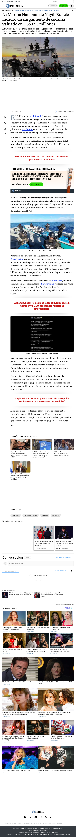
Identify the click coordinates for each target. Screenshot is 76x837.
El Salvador (27, 129)
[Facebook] (25, 817)
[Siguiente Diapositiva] (72, 538)
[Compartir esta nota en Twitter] (5, 117)
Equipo (40, 824)
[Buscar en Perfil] (72, 2)
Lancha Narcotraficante (30, 515)
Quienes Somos (16, 824)
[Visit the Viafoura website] (69, 605)
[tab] (10, 571)
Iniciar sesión (60, 557)
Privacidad (34, 824)
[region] (38, 581)
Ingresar (54, 6)
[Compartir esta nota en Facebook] (5, 111)
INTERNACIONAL (7, 10)
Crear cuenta (68, 557)
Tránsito (60, 824)
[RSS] (46, 817)
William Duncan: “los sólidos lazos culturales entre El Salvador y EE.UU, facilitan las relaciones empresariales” (42, 306)
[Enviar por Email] (5, 128)
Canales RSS (7, 824)
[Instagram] (41, 817)
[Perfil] (38, 812)
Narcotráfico (55, 515)
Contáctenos (26, 824)
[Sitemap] (51, 817)
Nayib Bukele (47, 283)
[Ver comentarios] (72, 11)
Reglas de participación (49, 824)
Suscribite (63, 6)
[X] (30, 817)
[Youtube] (36, 817)
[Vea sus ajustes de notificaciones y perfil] (72, 6)
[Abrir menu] (3, 6)
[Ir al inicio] (14, 6)
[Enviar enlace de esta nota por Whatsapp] (5, 123)
